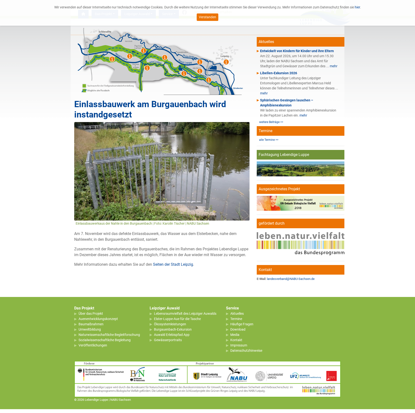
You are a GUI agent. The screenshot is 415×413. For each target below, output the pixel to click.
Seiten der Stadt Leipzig (173, 264)
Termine (236, 319)
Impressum (238, 345)
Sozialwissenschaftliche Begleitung (105, 340)
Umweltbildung (90, 329)
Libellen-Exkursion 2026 (278, 73)
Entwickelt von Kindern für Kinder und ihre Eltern (297, 51)
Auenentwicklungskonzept (98, 319)
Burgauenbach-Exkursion (173, 329)
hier (357, 7)
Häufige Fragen (241, 324)
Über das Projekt (91, 313)
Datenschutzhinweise (246, 350)
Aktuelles (237, 313)
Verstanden (207, 17)
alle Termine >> (268, 140)
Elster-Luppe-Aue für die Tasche (177, 319)
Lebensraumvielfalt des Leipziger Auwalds (185, 313)
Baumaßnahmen (91, 324)
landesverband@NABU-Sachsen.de (291, 279)
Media (234, 335)
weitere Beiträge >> (271, 122)
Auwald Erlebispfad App (171, 335)
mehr (333, 66)
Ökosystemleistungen (170, 324)
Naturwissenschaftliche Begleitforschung (109, 335)
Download (237, 329)
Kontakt (236, 340)
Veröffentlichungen (93, 345)
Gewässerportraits (168, 340)
